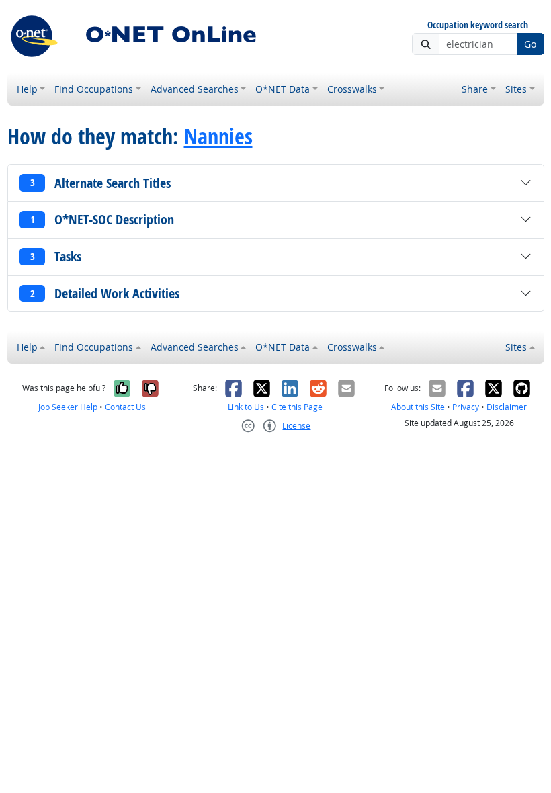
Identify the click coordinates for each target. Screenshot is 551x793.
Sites (516, 89)
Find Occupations (93, 89)
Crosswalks (352, 89)
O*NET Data (282, 89)
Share (475, 89)
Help (27, 89)
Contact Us (125, 407)
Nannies (218, 136)
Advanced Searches (195, 89)
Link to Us (246, 407)
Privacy (465, 407)
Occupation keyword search (477, 25)
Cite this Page (297, 407)
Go (530, 44)
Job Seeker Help (67, 407)
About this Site (418, 407)
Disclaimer (506, 407)
